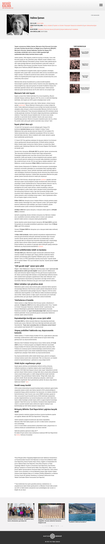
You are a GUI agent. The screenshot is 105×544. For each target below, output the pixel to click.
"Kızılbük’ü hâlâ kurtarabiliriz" (78, 522)
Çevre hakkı (40, 23)
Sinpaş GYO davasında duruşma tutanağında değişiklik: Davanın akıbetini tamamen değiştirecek (51, 520)
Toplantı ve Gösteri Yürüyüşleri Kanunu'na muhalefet (67, 25)
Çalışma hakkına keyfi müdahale (69, 29)
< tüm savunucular (95, 15)
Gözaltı (57, 29)
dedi (27, 382)
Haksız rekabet (47, 25)
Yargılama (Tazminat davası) (46, 29)
